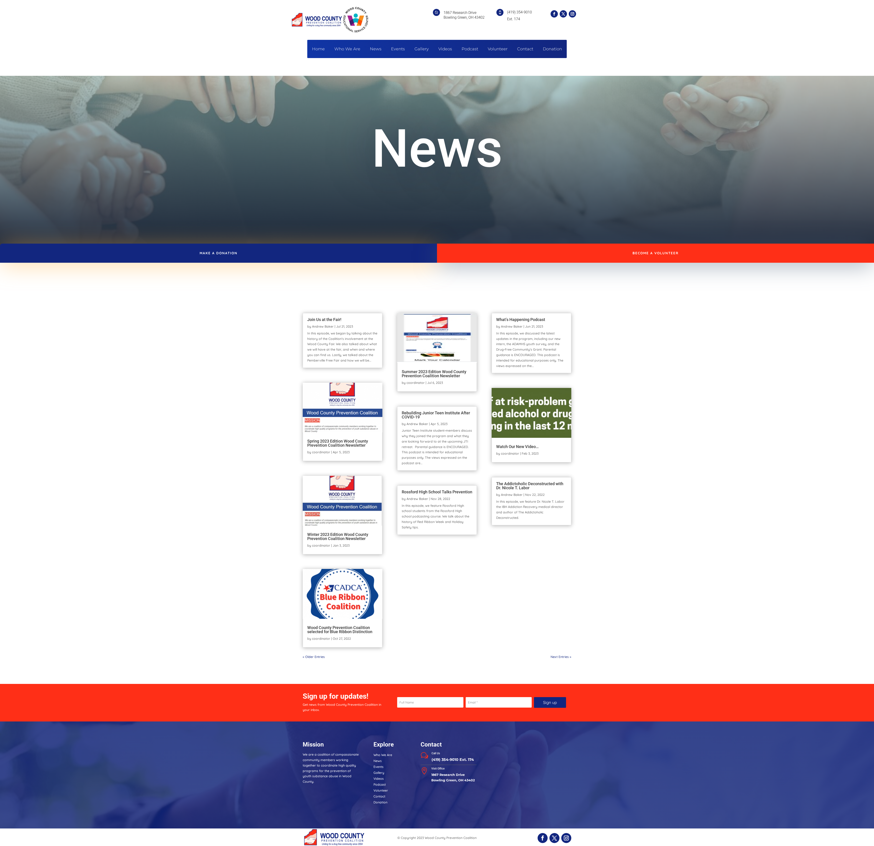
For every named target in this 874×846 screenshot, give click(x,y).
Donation (552, 49)
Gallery (421, 49)
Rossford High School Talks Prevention (437, 491)
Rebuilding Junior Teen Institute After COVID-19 (436, 414)
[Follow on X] (563, 14)
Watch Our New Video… (517, 446)
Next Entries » (561, 657)
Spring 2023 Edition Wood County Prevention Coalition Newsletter (337, 443)
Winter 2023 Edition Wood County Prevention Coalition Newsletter (337, 536)
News (375, 49)
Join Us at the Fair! (324, 319)
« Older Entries (314, 657)
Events (398, 49)
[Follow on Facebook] (554, 14)
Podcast (470, 49)
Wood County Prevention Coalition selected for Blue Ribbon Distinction (339, 629)
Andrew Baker (323, 326)
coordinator (321, 452)
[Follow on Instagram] (572, 14)
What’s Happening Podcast (520, 319)
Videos (445, 49)
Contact (525, 49)
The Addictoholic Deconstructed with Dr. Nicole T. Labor (529, 485)
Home (318, 49)
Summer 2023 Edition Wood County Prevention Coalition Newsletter (434, 373)
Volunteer (498, 49)
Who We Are (347, 49)
